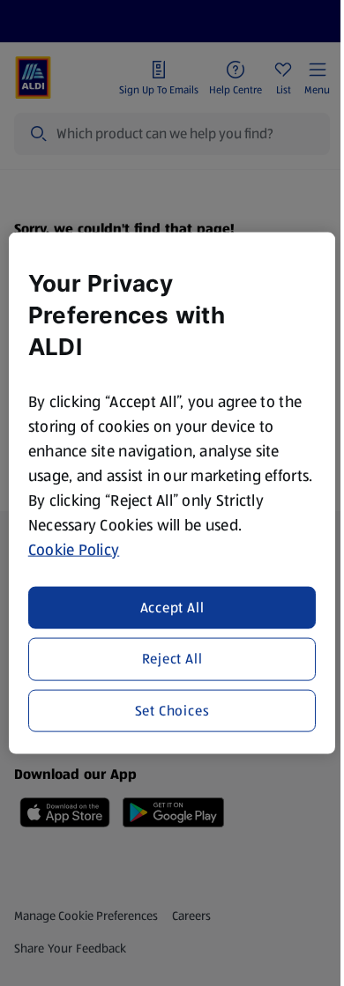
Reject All (172, 659)
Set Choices (172, 710)
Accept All (172, 607)
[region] (172, 493)
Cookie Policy (74, 548)
